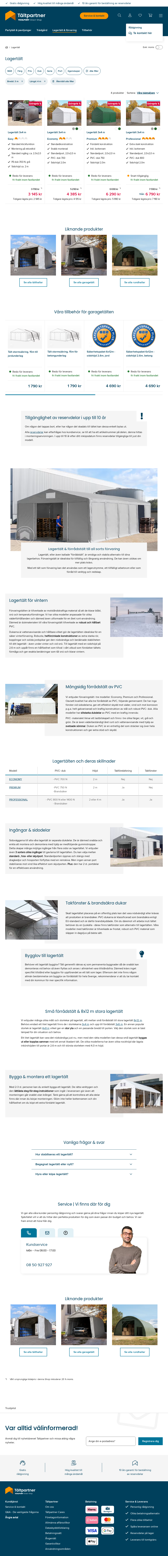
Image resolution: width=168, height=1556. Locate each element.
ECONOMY (15, 779)
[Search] (119, 16)
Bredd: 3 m (13, 81)
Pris (30, 71)
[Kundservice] (29, 1232)
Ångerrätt (50, 1538)
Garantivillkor (52, 1543)
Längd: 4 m (35, 81)
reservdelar (36, 432)
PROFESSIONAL (18, 799)
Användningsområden (58, 1549)
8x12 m (138, 1020)
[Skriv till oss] (47, 1232)
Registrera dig (150, 1441)
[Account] (130, 16)
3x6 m (119, 1024)
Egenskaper (74, 71)
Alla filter (94, 71)
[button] (150, 15)
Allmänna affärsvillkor (57, 1522)
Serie (49, 71)
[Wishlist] (140, 16)
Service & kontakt (94, 16)
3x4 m (85, 1024)
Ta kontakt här (142, 33)
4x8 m (46, 1028)
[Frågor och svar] (66, 1232)
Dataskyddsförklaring (57, 1528)
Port (60, 71)
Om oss (49, 1507)
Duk (39, 71)
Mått (9, 71)
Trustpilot (10, 1408)
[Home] (7, 47)
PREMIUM (15, 787)
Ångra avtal (11, 1517)
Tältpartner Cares (55, 1512)
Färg (20, 71)
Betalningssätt (53, 1533)
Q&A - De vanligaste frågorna (22, 1512)
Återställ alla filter (65, 81)
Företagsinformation (56, 1517)
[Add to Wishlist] (10, 103)
